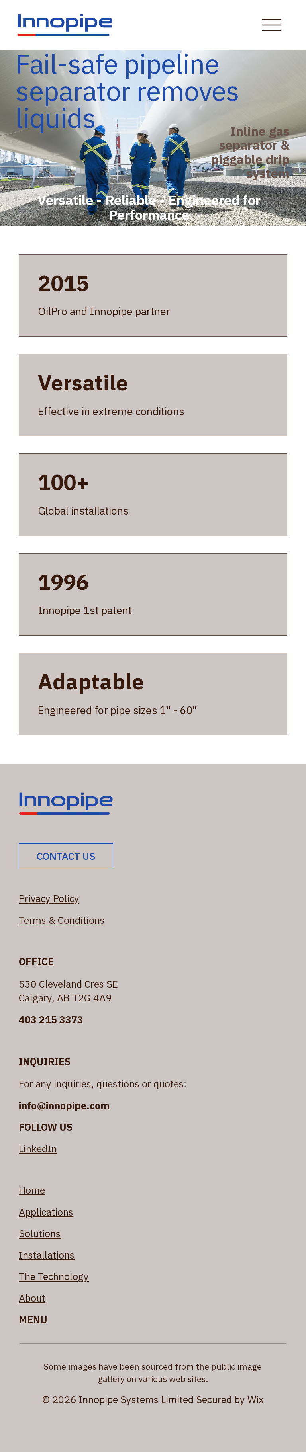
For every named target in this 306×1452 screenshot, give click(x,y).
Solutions (40, 1233)
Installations (47, 1254)
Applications (46, 1211)
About (32, 1297)
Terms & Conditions (62, 920)
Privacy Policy (49, 898)
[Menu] (272, 25)
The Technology (54, 1276)
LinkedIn (38, 1148)
